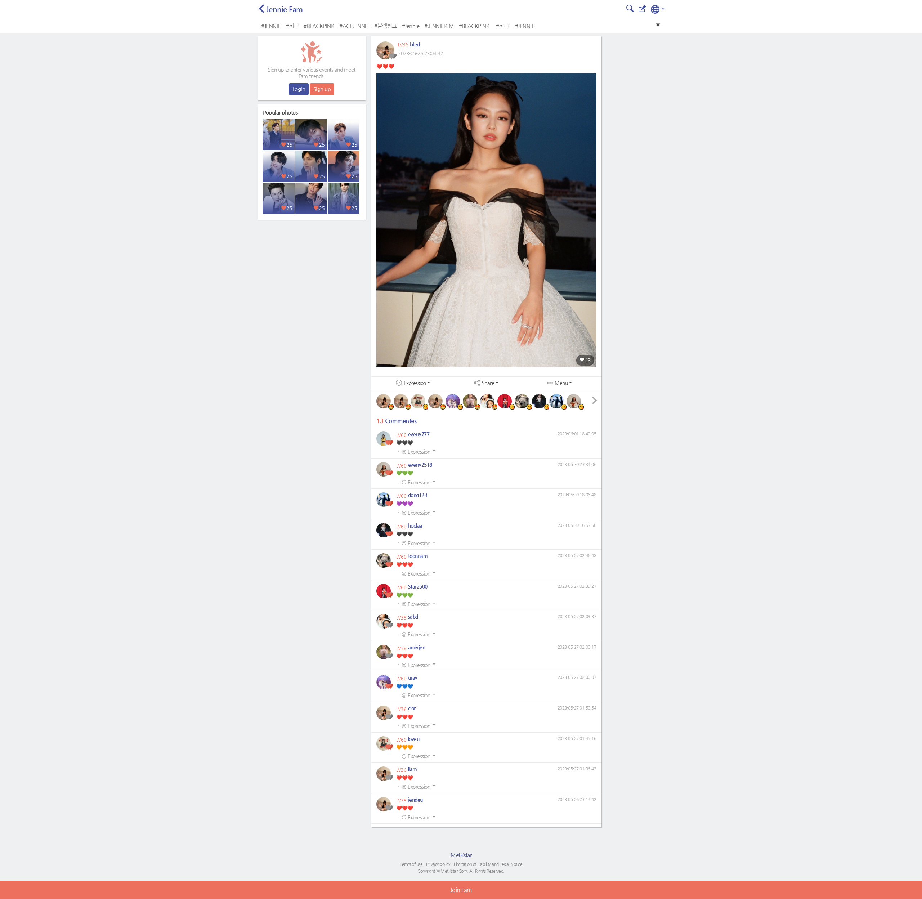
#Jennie (411, 26)
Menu (561, 383)
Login (298, 89)
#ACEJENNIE (354, 26)
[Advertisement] (312, 268)
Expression (415, 383)
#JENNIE (271, 26)
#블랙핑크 (385, 26)
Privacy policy (438, 864)
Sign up (322, 89)
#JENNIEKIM (439, 26)
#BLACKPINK (319, 26)
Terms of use (411, 864)
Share (488, 383)
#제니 (292, 26)
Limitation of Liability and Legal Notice (488, 864)
